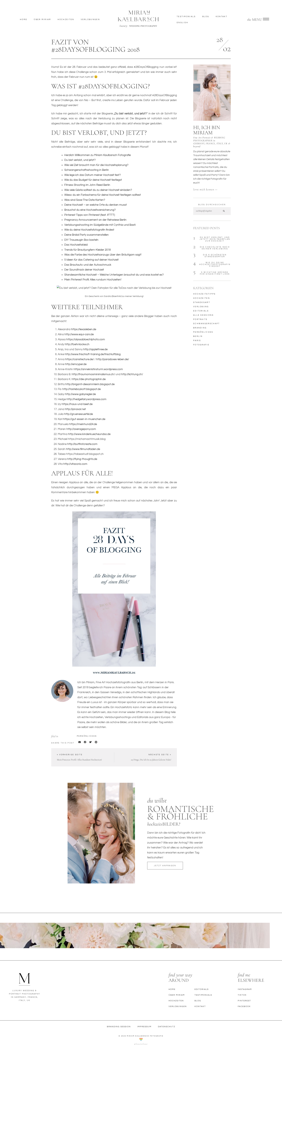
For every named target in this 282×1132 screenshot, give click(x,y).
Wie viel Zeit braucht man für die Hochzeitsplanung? (96, 165)
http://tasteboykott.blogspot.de (81, 389)
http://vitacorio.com (75, 464)
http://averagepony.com (81, 429)
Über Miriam (42, 19)
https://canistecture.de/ (79, 359)
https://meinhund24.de (83, 424)
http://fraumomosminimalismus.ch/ (93, 374)
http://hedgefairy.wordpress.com (86, 399)
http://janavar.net (75, 409)
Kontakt (221, 16)
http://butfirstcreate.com (82, 444)
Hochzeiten (66, 19)
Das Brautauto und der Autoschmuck (87, 264)
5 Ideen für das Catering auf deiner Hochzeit (91, 259)
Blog (205, 16)
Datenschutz (166, 1027)
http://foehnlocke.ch (77, 344)
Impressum (144, 1027)
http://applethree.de (95, 349)
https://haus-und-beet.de (77, 404)
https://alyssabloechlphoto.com (85, 339)
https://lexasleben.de (83, 329)
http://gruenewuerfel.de (78, 414)
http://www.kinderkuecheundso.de (89, 434)
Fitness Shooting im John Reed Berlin (87, 185)
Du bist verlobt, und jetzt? (80, 160)
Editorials (202, 989)
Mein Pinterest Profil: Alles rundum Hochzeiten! (92, 279)
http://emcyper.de (75, 364)
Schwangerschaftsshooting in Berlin (86, 170)
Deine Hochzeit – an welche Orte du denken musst (95, 204)
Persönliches (87, 736)
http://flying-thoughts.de (82, 459)
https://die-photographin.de (89, 379)
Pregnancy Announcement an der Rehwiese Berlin (95, 219)
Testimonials (186, 16)
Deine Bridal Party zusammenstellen (86, 234)
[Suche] (223, 211)
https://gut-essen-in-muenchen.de (84, 419)
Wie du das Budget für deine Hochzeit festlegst (93, 179)
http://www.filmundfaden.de (83, 449)
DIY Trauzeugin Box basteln (81, 239)
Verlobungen (90, 19)
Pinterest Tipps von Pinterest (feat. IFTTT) (89, 214)
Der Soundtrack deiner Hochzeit (84, 269)
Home (23, 19)
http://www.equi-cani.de (79, 334)
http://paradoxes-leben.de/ (112, 359)
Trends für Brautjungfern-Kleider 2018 (87, 249)
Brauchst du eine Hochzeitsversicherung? (90, 209)
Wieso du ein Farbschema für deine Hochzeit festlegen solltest (102, 194)
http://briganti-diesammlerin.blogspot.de (90, 384)
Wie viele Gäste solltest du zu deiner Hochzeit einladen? (98, 190)
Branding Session (119, 1027)
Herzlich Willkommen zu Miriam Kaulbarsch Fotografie (97, 155)
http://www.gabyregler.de (80, 394)
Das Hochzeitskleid (76, 244)
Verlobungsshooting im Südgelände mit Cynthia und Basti (100, 224)
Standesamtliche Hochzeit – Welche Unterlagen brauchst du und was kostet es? (114, 274)
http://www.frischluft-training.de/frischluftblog (93, 354)
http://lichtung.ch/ (132, 374)
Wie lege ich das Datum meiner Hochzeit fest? (92, 175)
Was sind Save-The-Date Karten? (84, 199)
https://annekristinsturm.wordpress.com (98, 369)
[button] (79, 742)
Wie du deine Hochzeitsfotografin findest (89, 229)
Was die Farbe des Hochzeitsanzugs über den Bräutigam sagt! (102, 254)
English (182, 22)
